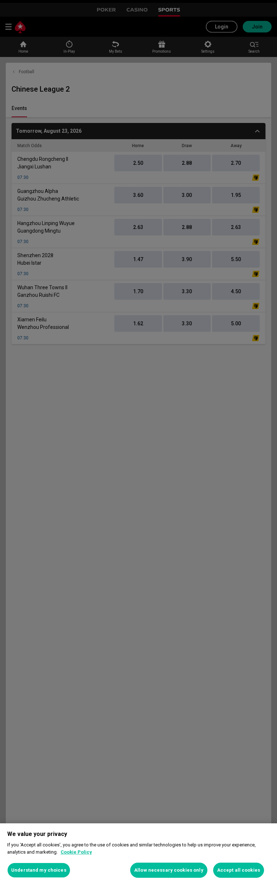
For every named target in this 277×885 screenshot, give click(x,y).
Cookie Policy (76, 852)
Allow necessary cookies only (168, 870)
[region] (138, 854)
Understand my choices (38, 870)
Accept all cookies (238, 870)
